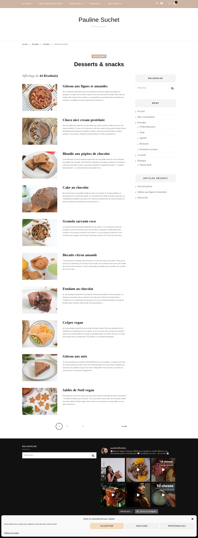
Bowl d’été (143, 198)
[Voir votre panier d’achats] (174, 4)
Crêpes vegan (73, 322)
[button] (192, 519)
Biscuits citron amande (80, 255)
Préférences (177, 526)
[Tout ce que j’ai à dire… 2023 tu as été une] (138, 495)
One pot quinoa (145, 186)
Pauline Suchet (99, 19)
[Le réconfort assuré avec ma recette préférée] (113, 495)
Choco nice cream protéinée (84, 120)
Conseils (94, 4)
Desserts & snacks (148, 149)
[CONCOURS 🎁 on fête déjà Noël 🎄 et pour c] (113, 470)
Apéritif (143, 138)
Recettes (76, 4)
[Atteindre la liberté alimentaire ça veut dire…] (163, 470)
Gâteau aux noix (75, 356)
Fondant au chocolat (78, 289)
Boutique (113, 4)
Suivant (123, 426)
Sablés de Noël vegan (78, 390)
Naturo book (145, 165)
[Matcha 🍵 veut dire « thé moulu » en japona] (163, 495)
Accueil (27, 4)
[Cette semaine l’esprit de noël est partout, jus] (138, 470)
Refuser (142, 526)
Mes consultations (51, 4)
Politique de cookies (11, 533)
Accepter (106, 526)
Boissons (144, 144)
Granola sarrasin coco (79, 221)
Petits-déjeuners (147, 127)
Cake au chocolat (75, 187)
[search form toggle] (169, 3)
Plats (142, 132)
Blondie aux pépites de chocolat (86, 154)
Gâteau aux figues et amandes (85, 86)
